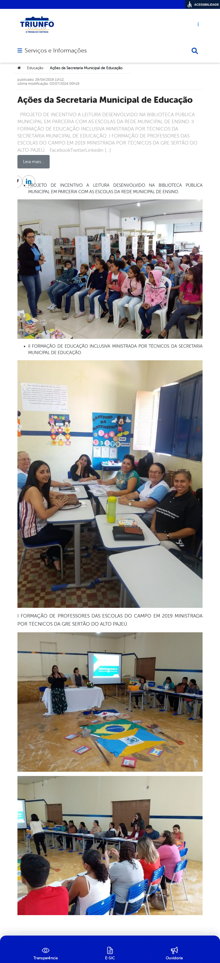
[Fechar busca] (194, 50)
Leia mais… (33, 161)
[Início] (19, 68)
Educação (35, 68)
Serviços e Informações (56, 50)
